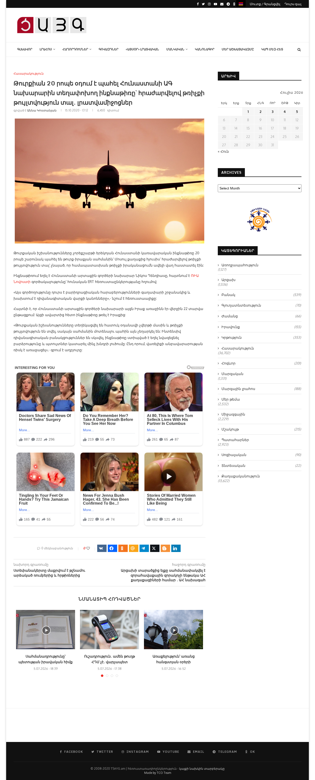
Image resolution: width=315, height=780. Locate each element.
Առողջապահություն (239, 265)
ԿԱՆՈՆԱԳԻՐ (204, 49)
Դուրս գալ (292, 4)
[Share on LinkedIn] (176, 548)
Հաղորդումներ (75, 49)
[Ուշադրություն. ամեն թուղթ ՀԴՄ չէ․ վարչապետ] (109, 629)
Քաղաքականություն (240, 476)
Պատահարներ (235, 440)
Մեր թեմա (230, 399)
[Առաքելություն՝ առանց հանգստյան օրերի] (173, 629)
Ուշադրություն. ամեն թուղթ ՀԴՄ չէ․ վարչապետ (109, 659)
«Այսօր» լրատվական (142, 49)
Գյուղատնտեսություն (261, 305)
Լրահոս (46, 49)
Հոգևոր (261, 363)
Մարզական (232, 374)
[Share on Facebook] (112, 548)
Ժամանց (261, 316)
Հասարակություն (29, 73)
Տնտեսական (261, 465)
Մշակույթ (261, 429)
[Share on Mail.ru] (133, 548)
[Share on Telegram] (144, 548)
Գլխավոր (24, 49)
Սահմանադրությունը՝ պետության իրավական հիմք (45, 659)
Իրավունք (261, 327)
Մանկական (175, 49)
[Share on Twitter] (154, 548)
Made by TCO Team (157, 773)
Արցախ (228, 280)
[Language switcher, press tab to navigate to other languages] (241, 3)
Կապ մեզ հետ (272, 49)
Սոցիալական (261, 455)
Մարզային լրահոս (261, 389)
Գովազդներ (108, 49)
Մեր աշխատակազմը (238, 49)
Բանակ (261, 295)
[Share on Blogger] (165, 548)
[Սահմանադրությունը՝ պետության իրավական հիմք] (45, 629)
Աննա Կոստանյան (42, 110)
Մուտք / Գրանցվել (265, 4)
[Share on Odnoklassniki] (123, 548)
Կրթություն (261, 337)
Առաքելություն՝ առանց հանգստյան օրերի (174, 659)
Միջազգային (233, 414)
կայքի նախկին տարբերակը (202, 768)
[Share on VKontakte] (102, 548)
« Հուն (223, 151)
